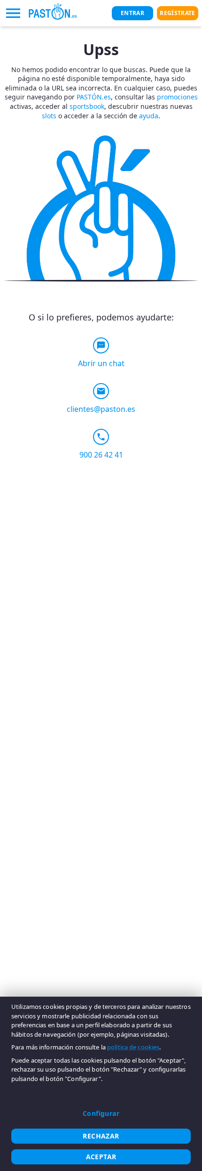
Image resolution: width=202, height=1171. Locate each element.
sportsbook (87, 106)
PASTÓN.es (94, 96)
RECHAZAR (101, 1135)
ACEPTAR (101, 1156)
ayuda (148, 115)
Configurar (101, 1113)
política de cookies (133, 1047)
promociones (177, 96)
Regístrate (177, 13)
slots (49, 115)
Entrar (132, 13)
